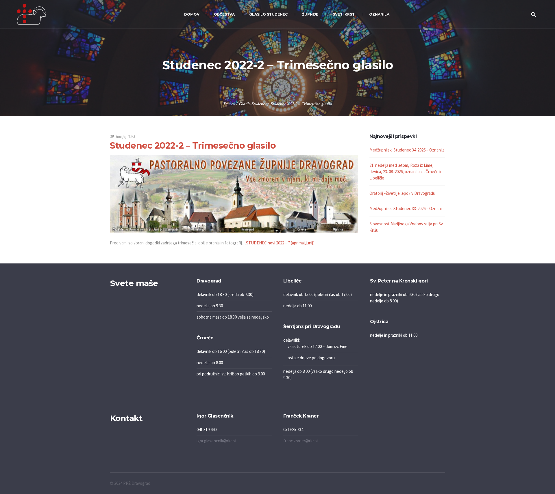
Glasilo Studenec (252, 104)
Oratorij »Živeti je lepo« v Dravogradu (402, 193)
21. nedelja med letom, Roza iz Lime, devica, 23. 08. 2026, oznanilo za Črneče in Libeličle (406, 171)
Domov (229, 104)
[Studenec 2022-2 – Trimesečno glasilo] (234, 193)
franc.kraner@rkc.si (300, 441)
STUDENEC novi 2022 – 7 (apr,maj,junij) (280, 243)
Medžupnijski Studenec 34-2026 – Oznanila (407, 150)
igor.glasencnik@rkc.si (216, 441)
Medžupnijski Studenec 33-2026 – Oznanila (407, 208)
